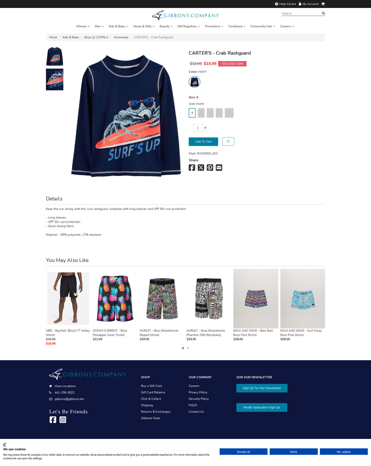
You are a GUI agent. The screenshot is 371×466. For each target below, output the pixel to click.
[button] (183, 348)
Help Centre (288, 4)
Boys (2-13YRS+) (96, 37)
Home (53, 37)
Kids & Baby (117, 26)
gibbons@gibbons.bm (69, 399)
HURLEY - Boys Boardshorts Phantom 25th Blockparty (206, 333)
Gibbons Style (150, 418)
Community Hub (261, 26)
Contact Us (196, 412)
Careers (285, 26)
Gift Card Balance (153, 392)
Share (193, 160)
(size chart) (196, 104)
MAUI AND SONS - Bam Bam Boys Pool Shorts (253, 333)
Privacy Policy (198, 392)
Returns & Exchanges (155, 412)
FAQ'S (193, 405)
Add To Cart (203, 142)
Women (81, 26)
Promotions (212, 26)
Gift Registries (187, 26)
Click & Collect (151, 399)
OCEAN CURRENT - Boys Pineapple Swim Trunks (110, 333)
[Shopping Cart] (323, 4)
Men (98, 26)
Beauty (164, 26)
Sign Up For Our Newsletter (262, 388)
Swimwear (121, 37)
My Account (311, 4)
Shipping (147, 405)
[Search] (323, 13)
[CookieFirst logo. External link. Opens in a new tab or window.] (4, 445)
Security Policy (199, 399)
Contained (235, 26)
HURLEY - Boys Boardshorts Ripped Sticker (159, 333)
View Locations (65, 386)
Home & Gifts (142, 26)
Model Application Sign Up (262, 407)
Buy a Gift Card (151, 386)
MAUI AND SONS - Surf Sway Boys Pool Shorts (301, 333)
